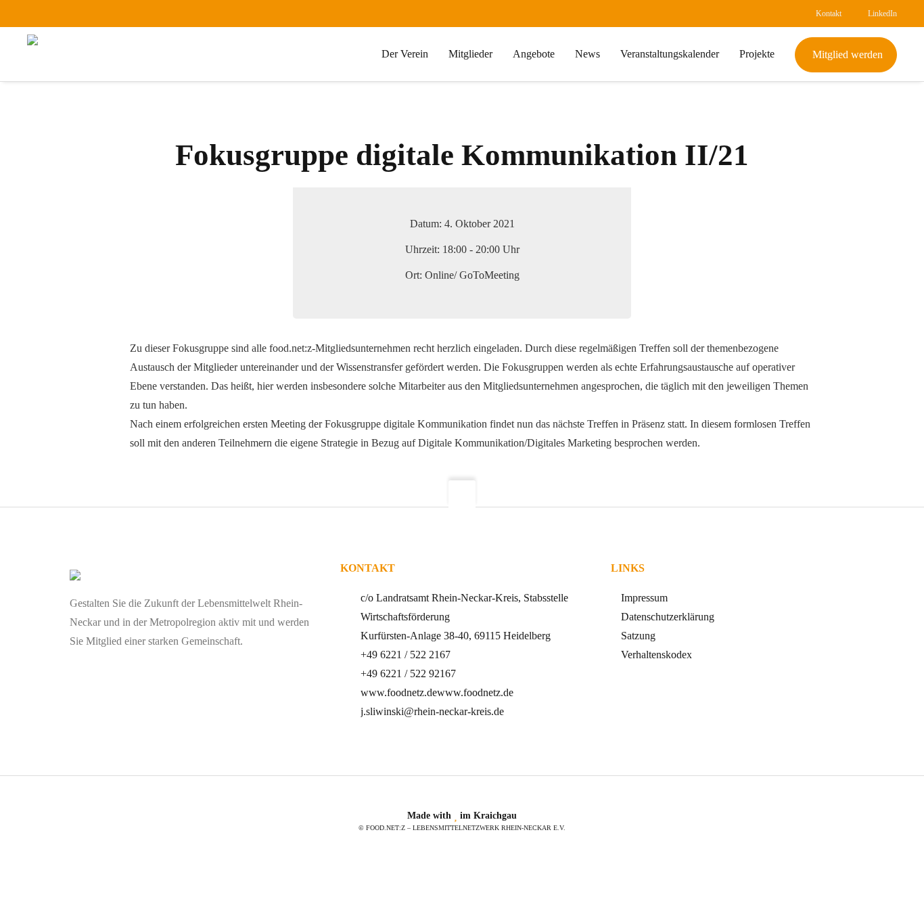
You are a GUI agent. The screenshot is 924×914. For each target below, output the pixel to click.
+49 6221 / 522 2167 (406, 654)
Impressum (644, 597)
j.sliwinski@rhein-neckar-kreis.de (432, 711)
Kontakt (828, 13)
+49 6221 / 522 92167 (408, 673)
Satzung (638, 635)
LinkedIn (882, 13)
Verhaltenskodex (656, 654)
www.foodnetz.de (399, 692)
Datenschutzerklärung (667, 616)
